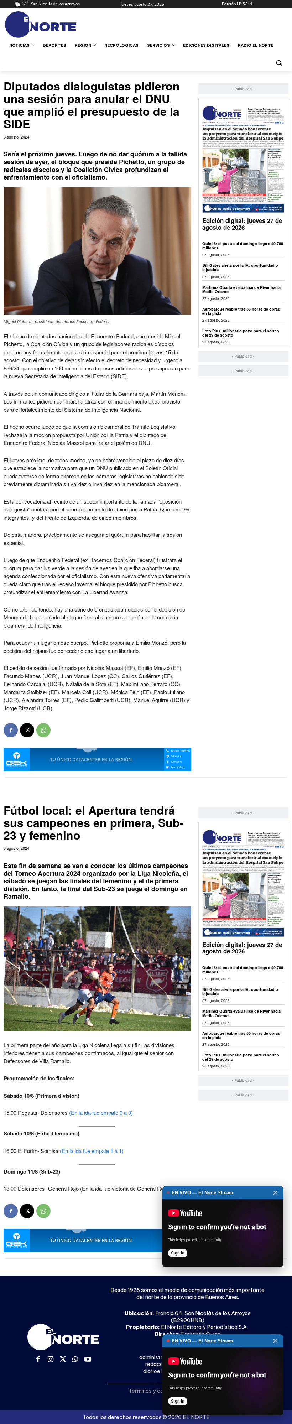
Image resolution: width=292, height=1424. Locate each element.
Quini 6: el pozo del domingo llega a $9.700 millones (242, 245)
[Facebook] (11, 730)
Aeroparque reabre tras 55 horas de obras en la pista (241, 311)
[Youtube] (87, 1359)
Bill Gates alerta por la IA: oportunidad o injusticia (240, 267)
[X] (27, 730)
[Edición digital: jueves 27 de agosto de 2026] (243, 159)
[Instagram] (50, 1359)
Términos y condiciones (158, 1390)
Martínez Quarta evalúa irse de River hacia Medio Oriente (241, 289)
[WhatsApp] (43, 730)
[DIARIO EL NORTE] (62, 24)
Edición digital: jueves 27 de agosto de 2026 (242, 224)
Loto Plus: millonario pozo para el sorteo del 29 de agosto (240, 333)
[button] (278, 62)
